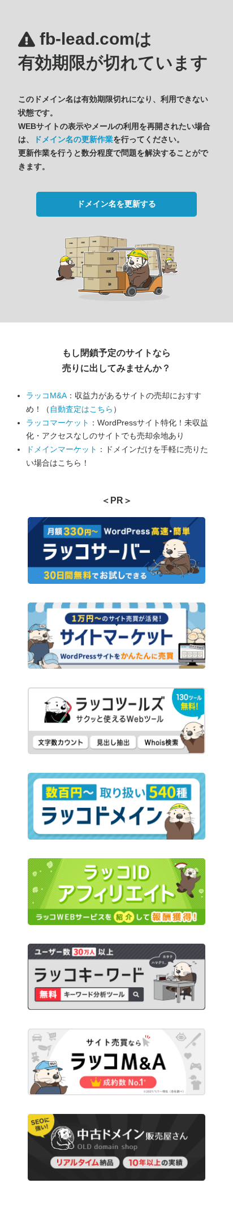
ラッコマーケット (57, 422)
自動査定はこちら (81, 409)
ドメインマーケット (61, 449)
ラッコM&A (46, 395)
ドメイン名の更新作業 (73, 139)
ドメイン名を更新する (116, 203)
